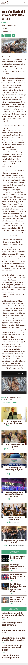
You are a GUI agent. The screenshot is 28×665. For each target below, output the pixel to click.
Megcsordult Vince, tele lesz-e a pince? (14, 542)
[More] (16, 35)
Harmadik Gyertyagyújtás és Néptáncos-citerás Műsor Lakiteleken (14, 495)
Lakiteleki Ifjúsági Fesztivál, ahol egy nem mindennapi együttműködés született (13, 615)
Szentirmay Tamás (12, 25)
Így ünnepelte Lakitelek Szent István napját (17, 557)
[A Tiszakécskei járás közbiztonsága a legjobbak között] (14, 460)
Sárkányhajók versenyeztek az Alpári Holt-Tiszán (17, 566)
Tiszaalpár (4, 399)
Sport (3, 642)
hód (7, 397)
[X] (6, 35)
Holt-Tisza (12, 397)
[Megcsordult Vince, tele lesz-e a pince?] (14, 533)
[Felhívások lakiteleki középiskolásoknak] (14, 510)
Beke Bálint (12, 426)
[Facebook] (2, 35)
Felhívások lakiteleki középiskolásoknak (14, 519)
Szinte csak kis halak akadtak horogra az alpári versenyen (17, 599)
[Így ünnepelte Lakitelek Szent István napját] (5, 558)
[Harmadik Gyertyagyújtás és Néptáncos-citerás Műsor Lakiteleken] (14, 485)
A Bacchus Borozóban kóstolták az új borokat (14, 446)
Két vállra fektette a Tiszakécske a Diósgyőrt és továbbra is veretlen (13, 639)
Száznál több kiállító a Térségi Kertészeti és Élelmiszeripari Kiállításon (11, 647)
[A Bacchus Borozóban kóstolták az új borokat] (14, 437)
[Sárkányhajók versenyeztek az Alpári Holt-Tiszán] (5, 567)
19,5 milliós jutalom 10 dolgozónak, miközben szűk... (14, 423)
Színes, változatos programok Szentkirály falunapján (17, 576)
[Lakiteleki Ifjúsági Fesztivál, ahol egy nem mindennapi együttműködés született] (5, 586)
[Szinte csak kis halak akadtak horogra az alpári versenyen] (5, 600)
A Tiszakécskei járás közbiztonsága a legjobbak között (14, 470)
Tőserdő (10, 399)
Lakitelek (18, 397)
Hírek (12, 560)
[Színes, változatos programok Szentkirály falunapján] (5, 577)
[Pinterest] (9, 35)
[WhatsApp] (13, 35)
